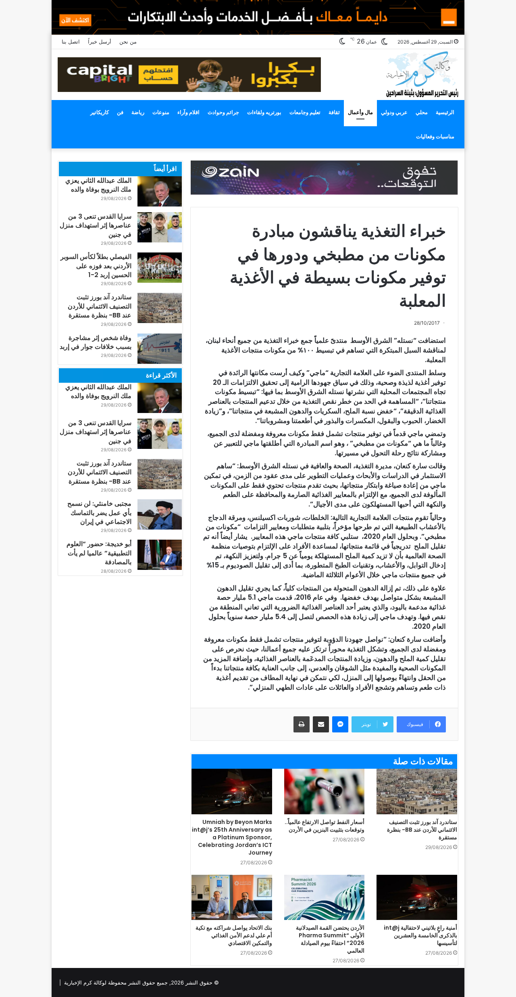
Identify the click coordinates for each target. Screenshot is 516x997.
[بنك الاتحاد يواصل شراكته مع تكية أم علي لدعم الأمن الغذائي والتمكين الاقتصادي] (231, 897)
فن (120, 112)
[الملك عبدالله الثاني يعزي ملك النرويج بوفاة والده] (159, 191)
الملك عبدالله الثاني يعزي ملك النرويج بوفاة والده (98, 185)
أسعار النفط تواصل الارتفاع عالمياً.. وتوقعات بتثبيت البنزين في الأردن (324, 826)
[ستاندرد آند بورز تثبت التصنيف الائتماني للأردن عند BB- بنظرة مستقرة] (417, 791)
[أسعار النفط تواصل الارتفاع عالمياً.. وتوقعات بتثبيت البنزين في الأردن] (324, 791)
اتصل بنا (71, 41)
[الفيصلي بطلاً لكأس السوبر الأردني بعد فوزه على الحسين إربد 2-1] (159, 267)
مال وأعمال (360, 112)
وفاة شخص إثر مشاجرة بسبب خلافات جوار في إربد (95, 342)
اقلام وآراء (188, 112)
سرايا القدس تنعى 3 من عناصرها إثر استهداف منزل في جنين (95, 225)
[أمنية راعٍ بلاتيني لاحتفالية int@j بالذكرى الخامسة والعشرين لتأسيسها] (417, 897)
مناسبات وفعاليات (435, 136)
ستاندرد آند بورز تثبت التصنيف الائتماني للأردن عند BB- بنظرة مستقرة (422, 829)
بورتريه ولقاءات (264, 112)
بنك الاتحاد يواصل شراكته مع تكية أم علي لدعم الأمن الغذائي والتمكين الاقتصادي (234, 935)
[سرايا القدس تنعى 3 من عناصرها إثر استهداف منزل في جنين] (159, 227)
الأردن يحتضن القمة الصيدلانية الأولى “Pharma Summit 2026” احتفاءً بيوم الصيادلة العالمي (330, 939)
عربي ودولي (394, 112)
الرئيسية (445, 112)
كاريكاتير (99, 112)
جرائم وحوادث (223, 112)
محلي (422, 112)
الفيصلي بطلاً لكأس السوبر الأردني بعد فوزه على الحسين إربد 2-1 (95, 265)
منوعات (160, 112)
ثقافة (334, 112)
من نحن (128, 41)
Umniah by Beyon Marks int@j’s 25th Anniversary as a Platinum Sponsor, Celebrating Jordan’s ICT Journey (232, 837)
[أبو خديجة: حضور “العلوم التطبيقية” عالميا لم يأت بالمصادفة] (159, 555)
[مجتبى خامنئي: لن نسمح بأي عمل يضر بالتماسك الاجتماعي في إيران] (159, 514)
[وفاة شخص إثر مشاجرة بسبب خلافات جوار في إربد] (159, 349)
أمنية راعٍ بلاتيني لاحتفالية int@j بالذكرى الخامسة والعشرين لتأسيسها (420, 935)
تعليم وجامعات (304, 112)
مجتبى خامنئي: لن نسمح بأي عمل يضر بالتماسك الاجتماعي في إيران (99, 512)
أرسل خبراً (99, 41)
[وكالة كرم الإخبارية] (421, 73)
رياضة (137, 112)
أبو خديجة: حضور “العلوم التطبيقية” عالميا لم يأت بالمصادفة (99, 553)
